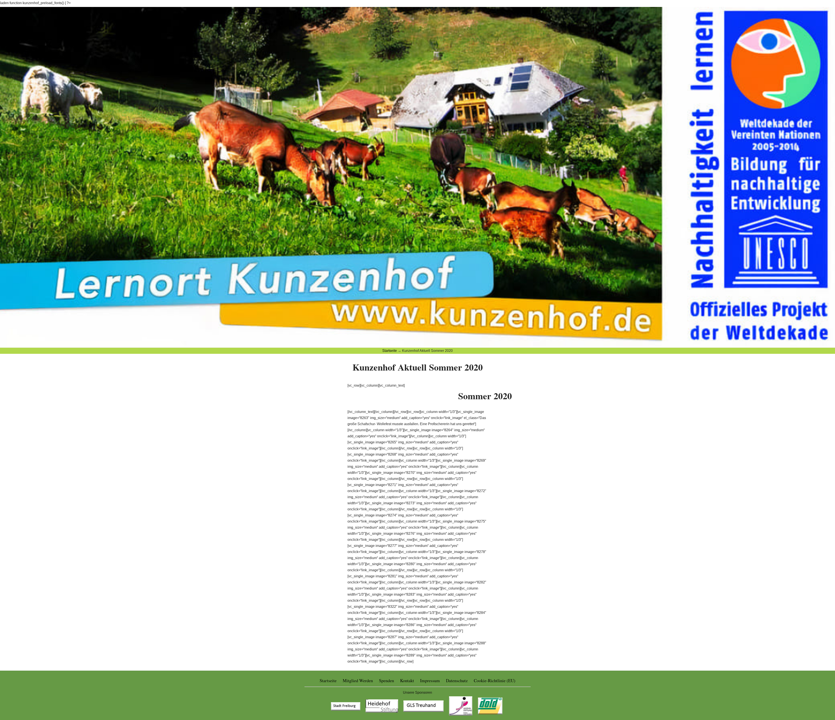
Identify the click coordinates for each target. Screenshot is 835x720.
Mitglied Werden (358, 680)
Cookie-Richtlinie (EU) (494, 680)
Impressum (430, 680)
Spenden (386, 680)
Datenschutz (457, 680)
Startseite (328, 680)
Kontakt (407, 680)
